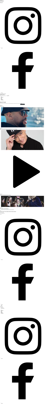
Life (1, 96)
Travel (1, 98)
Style (1, 311)
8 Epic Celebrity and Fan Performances (4, 208)
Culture (1, 97)
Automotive (2, 99)
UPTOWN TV (2, 313)
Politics (1, 312)
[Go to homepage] (2, 212)
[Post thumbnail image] (7, 209)
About (1, 305)
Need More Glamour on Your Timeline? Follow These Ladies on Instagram (8, 211)
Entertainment (1, 207)
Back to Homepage (22, 104)
